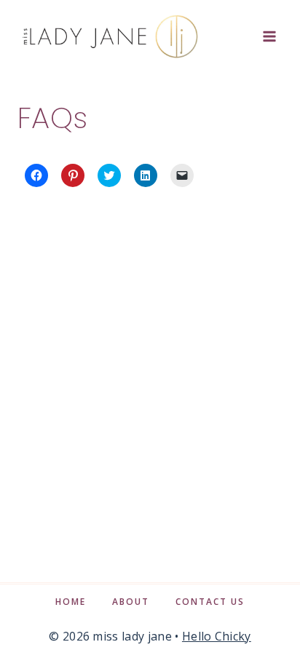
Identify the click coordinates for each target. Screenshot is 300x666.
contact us (210, 601)
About (130, 601)
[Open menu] (269, 36)
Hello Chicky (216, 636)
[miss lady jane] (108, 36)
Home (70, 601)
